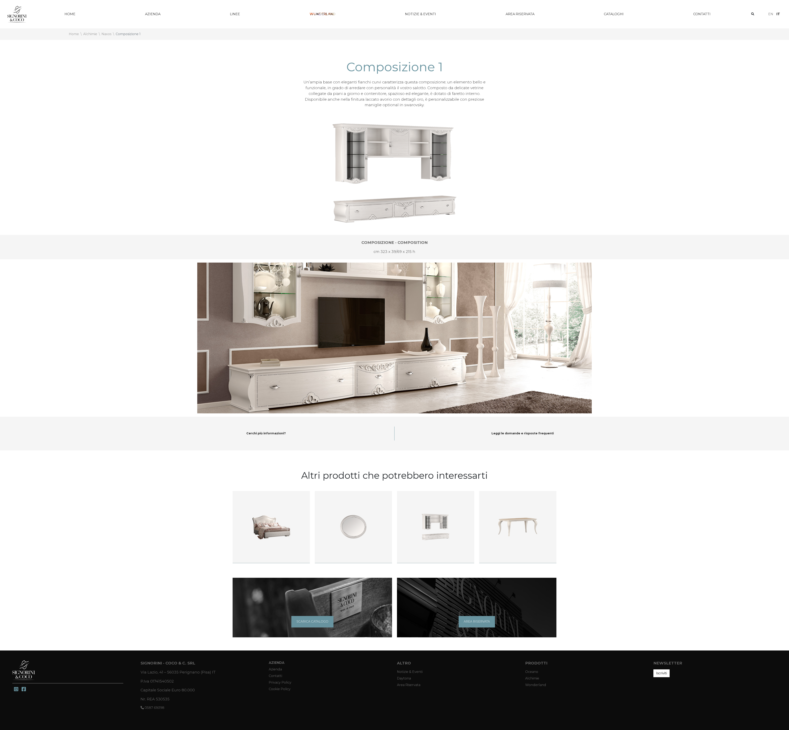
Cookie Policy (280, 689)
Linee (235, 14)
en (770, 14)
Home (70, 14)
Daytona (404, 678)
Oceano (531, 672)
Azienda (152, 14)
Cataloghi (614, 14)
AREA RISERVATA (477, 621)
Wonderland (323, 14)
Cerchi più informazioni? (266, 433)
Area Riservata (520, 14)
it (778, 14)
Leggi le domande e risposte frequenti (522, 433)
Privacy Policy (280, 682)
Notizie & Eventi (420, 14)
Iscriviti (661, 673)
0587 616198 (154, 708)
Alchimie (532, 678)
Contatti (702, 14)
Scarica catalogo (312, 621)
